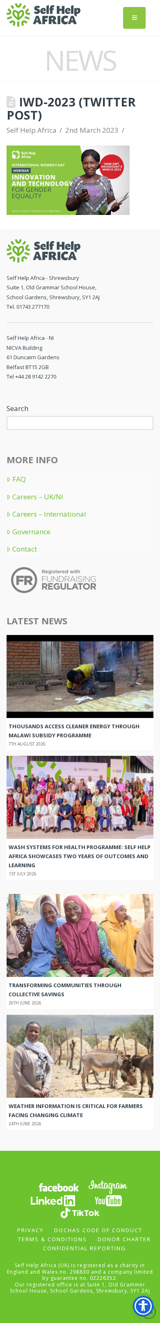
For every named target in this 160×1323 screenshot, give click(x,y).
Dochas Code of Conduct (98, 1230)
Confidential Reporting (84, 1248)
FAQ (19, 479)
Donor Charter (124, 1239)
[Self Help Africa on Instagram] (108, 1186)
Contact (24, 549)
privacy (30, 1230)
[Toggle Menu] (134, 18)
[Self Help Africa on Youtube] (108, 1200)
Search (17, 408)
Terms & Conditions (52, 1239)
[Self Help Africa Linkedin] (51, 1200)
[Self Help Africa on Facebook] (58, 1186)
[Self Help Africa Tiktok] (80, 1212)
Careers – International (49, 514)
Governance (31, 532)
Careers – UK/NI (37, 497)
